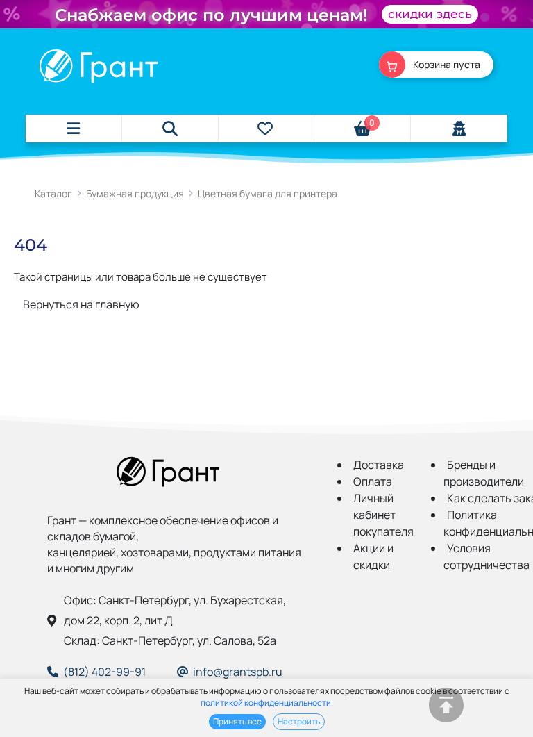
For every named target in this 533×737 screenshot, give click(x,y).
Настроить (299, 721)
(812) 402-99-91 (104, 671)
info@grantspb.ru (237, 671)
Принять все (237, 721)
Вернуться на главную (81, 304)
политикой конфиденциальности (266, 703)
